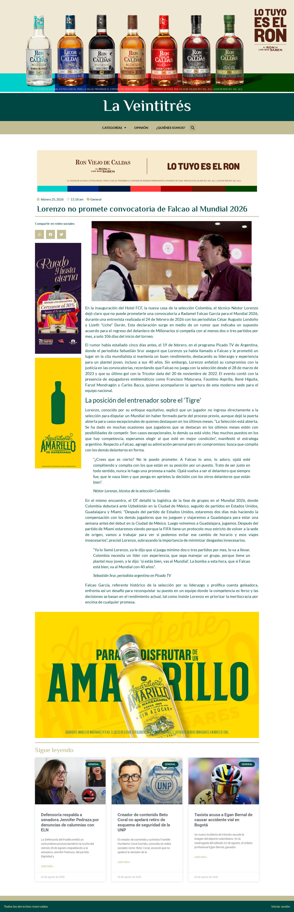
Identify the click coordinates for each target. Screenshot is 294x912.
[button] (192, 127)
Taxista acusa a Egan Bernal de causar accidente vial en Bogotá (223, 819)
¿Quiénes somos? (170, 127)
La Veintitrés (147, 107)
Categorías (112, 127)
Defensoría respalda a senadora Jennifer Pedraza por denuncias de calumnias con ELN (70, 822)
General (95, 199)
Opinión (141, 127)
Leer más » (47, 866)
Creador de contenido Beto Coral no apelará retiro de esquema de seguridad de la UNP (144, 822)
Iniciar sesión (280, 906)
